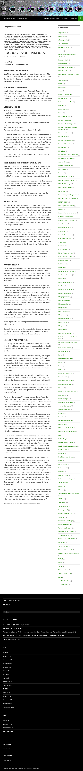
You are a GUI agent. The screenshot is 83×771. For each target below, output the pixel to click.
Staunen (61, 490)
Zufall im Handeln (64, 581)
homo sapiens (62, 249)
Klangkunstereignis (64, 318)
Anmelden (6, 720)
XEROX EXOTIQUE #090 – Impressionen (16, 625)
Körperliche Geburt (64, 348)
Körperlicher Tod (42, 44)
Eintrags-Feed (7, 724)
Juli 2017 (6, 674)
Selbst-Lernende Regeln (66, 479)
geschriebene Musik (64, 227)
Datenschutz (7, 760)
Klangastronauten (64, 300)
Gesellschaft (62, 231)
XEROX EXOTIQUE (64, 573)
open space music (64, 409)
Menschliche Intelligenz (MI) (67, 391)
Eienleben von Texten (65, 176)
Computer (43, 35)
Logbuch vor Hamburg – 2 (11, 639)
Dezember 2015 (8, 700)
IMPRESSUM (65, 18)
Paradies (26, 46)
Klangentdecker (63, 304)
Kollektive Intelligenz (64, 333)
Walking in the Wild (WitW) (66, 539)
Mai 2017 (6, 678)
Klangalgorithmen (64, 297)
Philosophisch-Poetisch (38, 46)
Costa (60, 91)
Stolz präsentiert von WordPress (30, 768)
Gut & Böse (62, 242)
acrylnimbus (62, 32)
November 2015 (8, 703)
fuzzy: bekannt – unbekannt (67, 213)
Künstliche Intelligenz (65, 358)
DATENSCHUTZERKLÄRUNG (51, 18)
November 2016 (8, 681)
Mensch (60, 388)
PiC (59, 435)
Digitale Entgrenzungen (23, 36)
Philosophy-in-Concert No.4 (67, 431)
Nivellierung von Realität (66, 402)
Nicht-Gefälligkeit (63, 399)
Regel (60, 460)
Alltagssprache (63, 40)
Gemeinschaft (8, 41)
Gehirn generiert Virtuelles (66, 220)
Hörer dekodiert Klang (22, 41)
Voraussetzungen (64, 535)
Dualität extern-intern (65, 165)
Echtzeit (60, 173)
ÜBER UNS (74, 18)
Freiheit (45, 39)
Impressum (6, 749)
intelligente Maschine (29, 43)
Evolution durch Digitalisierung (68, 198)
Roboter (61, 471)
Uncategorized (63, 510)
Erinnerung (15, 39)
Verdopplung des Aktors (66, 531)
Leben (60, 362)
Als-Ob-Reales (63, 43)
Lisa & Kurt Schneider (65, 373)
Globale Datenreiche (65, 235)
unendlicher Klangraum (65, 513)
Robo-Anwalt (62, 468)
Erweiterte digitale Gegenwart (31, 39)
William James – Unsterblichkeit (68, 553)
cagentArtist (62, 80)
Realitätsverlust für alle (65, 457)
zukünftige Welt (19, 49)
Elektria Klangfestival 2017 (66, 180)
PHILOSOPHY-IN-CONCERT (15, 18)
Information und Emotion (12, 43)
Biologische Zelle (10, 35)
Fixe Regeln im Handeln (66, 205)
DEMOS (61, 105)
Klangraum (61, 326)
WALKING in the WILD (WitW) (12, 628)
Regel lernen (62, 464)
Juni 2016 (6, 689)
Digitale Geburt (63, 136)
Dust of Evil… (62, 169)
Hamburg (61, 246)
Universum (24, 47)
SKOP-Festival (63, 482)
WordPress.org (8, 731)
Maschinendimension (65, 384)
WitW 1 (60, 559)
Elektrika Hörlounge (64, 184)
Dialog (60, 113)
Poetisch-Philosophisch (12, 47)
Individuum (46, 41)
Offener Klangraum (15, 46)
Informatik (61, 267)
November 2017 (8, 663)
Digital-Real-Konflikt (64, 116)
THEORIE (61, 502)
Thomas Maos (63, 506)
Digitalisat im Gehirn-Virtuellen (68, 154)
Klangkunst (61, 315)
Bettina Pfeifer (62, 63)
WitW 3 (60, 566)
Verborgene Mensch (64, 528)
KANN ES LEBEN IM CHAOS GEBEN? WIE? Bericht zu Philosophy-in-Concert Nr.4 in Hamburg (33, 635)
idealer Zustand (37, 41)
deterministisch (9, 36)
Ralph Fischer (62, 450)
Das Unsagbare (63, 98)
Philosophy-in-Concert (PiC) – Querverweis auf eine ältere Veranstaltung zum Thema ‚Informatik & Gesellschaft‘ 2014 (40, 632)
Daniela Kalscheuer (64, 94)
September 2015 (8, 707)
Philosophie (62, 424)
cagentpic (22, 56)
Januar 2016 (7, 696)
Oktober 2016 (7, 685)
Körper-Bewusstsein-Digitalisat (68, 342)
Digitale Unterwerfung (65, 144)
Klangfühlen (62, 307)
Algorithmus (62, 36)
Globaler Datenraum (64, 238)
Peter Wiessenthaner (65, 420)
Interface (41, 43)
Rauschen (61, 453)
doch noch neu (63, 162)
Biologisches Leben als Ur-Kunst (28, 35)
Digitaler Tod (62, 147)
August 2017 (7, 671)
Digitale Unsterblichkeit (36, 38)
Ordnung (61, 413)
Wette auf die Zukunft (36, 47)
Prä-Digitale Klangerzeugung (67, 446)
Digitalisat (7, 39)
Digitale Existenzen (20, 38)
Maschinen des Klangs (65, 380)
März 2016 (6, 692)
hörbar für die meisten (65, 253)
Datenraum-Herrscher (65, 102)
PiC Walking (62, 439)
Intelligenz (61, 278)
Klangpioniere (62, 322)
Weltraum (61, 542)
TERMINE (61, 499)
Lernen (60, 366)
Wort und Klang (63, 570)
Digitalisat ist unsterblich (66, 158)
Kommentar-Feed (8, 728)
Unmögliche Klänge (64, 524)
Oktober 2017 (7, 667)
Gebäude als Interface (65, 216)
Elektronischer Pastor (65, 187)
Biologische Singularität (65, 67)
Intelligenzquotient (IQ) (65, 282)
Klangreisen (62, 329)
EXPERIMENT (63, 202)
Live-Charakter (63, 377)
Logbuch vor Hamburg (25, 53)
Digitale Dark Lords (64, 120)
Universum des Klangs (65, 521)
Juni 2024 (6, 652)
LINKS (60, 369)
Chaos (60, 83)
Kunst (6, 46)
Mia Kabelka (62, 395)
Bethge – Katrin (63, 60)
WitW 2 (60, 562)
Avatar (60, 51)
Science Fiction (63, 475)
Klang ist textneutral (27, 44)
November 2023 (8, 660)
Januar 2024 (7, 656)
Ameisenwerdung (64, 47)
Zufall (11, 49)
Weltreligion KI (63, 546)
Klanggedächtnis (63, 311)
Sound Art (61, 486)
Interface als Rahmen (11, 44)
